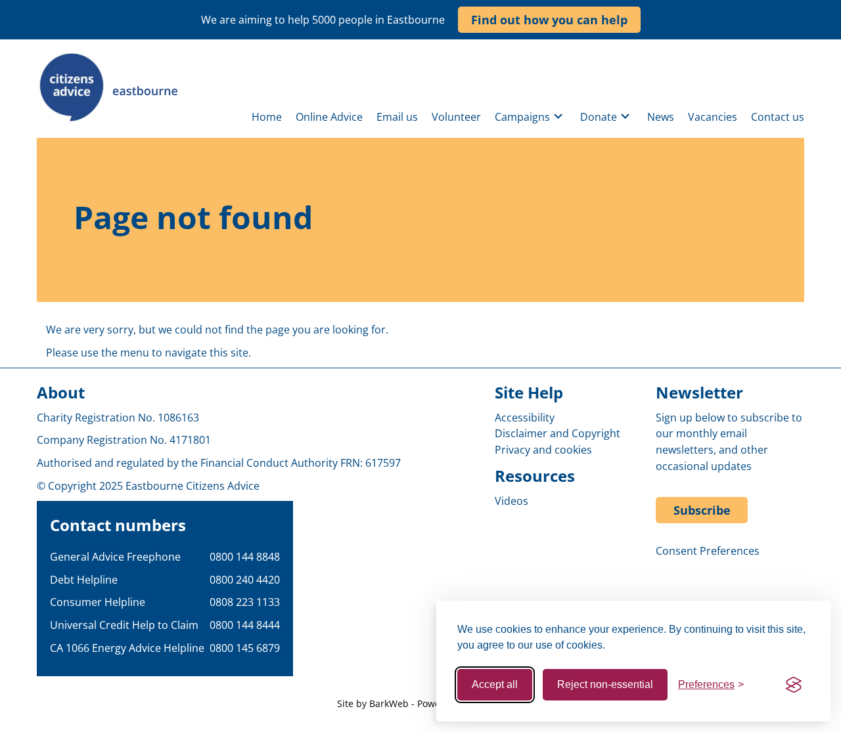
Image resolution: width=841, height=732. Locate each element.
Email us (397, 117)
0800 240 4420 (245, 579)
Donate (598, 117)
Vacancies (712, 117)
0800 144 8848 (245, 556)
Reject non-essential (605, 684)
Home (267, 117)
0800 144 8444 (245, 625)
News (660, 117)
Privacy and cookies (543, 449)
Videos (511, 501)
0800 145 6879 (245, 648)
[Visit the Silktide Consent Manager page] (793, 684)
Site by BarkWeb (373, 703)
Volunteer (456, 117)
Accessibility (525, 417)
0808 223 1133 (245, 602)
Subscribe (702, 510)
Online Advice (329, 117)
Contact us (777, 117)
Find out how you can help (549, 20)
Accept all (495, 684)
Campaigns (522, 117)
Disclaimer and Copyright (557, 433)
